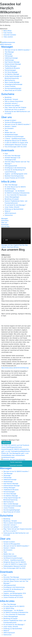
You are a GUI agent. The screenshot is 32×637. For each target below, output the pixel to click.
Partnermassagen (10, 70)
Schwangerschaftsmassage (13, 84)
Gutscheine (7, 94)
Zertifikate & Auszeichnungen (14, 136)
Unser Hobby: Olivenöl (12, 207)
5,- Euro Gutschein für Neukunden (16, 195)
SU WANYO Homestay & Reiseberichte (17, 193)
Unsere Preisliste (10, 86)
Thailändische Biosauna (12, 68)
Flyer (6, 153)
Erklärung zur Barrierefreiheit (14, 209)
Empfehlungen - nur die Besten (15, 191)
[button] (2, 318)
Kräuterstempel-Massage (13, 64)
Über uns (6, 117)
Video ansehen (8, 37)
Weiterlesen (6, 442)
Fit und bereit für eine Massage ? (15, 205)
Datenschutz (9, 215)
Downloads (7, 150)
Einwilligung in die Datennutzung (15, 168)
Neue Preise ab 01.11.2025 (13, 90)
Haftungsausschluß (11, 166)
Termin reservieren (16, 462)
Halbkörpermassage (11, 58)
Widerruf (7, 211)
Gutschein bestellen (9, 35)
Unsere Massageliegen (12, 197)
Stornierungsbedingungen (13, 88)
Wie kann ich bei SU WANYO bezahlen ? (17, 50)
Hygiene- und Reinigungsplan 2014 (16, 174)
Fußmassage (9, 56)
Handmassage (9, 60)
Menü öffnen (7, 31)
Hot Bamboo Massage (12, 74)
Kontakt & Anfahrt (10, 120)
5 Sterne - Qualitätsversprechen (15, 138)
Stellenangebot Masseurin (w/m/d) (16, 144)
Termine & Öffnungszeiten (13, 122)
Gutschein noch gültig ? (12, 105)
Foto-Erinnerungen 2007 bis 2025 (16, 146)
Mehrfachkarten (10, 80)
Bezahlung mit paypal (12, 199)
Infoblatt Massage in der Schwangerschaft (17, 579)
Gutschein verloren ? (11, 103)
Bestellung (8, 97)
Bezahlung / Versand (11, 99)
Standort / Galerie (10, 126)
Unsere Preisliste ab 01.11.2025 (14, 178)
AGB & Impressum (5, 44)
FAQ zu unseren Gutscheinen (14, 101)
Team (6, 130)
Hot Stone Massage (11, 72)
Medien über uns (10, 132)
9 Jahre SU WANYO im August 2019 (16, 142)
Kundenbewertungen (11, 134)
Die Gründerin (9, 128)
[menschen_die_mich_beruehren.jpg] (13, 459)
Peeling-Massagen (10, 66)
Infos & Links (8, 181)
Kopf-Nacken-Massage (12, 62)
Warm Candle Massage (12, 82)
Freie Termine (7, 33)
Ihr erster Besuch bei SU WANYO (15, 187)
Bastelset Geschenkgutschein (14, 176)
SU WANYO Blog (10, 189)
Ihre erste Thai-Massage (12, 155)
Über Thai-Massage (11, 185)
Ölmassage (8, 54)
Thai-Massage (9, 52)
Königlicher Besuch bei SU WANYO (16, 140)
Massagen (7, 46)
